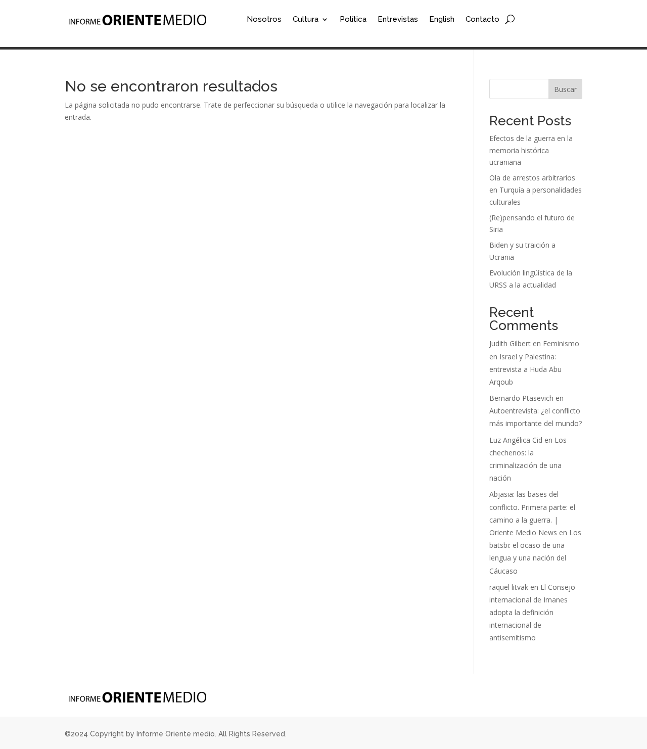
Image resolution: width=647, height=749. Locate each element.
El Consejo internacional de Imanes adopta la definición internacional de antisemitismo (532, 612)
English (441, 20)
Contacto (482, 20)
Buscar (565, 89)
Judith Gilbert (510, 343)
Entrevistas (398, 20)
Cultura (305, 20)
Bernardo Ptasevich (521, 398)
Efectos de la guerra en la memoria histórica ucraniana (531, 150)
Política (353, 20)
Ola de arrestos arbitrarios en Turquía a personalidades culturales (535, 190)
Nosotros (264, 20)
